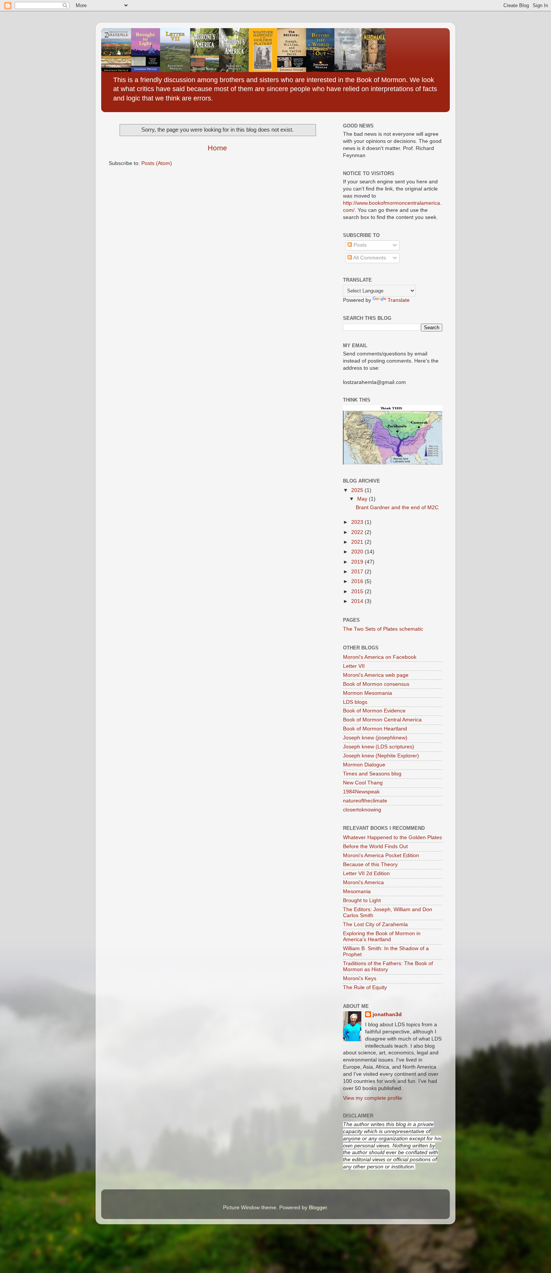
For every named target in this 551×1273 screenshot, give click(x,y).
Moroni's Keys (359, 978)
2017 (358, 571)
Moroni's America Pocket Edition (381, 855)
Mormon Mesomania (367, 693)
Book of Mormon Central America (382, 720)
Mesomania (357, 891)
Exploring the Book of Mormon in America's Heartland (382, 936)
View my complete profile (372, 1098)
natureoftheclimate (365, 801)
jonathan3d (387, 1014)
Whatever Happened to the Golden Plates (392, 837)
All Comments (369, 258)
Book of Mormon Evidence (374, 711)
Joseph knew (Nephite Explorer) (381, 756)
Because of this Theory (370, 864)
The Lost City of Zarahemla (375, 924)
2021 (358, 542)
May (363, 499)
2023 (358, 522)
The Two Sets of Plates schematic (383, 629)
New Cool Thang (363, 783)
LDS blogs (355, 702)
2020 (358, 552)
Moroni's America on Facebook (379, 657)
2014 (358, 601)
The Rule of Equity (365, 987)
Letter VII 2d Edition (366, 873)
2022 (358, 532)
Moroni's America (363, 882)
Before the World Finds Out (375, 846)
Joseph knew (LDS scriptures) (378, 747)
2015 (358, 591)
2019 (358, 562)
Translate (399, 300)
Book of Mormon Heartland (375, 729)
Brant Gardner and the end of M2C (397, 507)
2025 (358, 490)
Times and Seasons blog (372, 774)
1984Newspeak (361, 792)
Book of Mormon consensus (376, 684)
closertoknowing (362, 810)
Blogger (318, 1207)
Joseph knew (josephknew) (375, 738)
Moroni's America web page (376, 675)
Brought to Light (362, 900)
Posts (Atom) (156, 163)
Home (217, 148)
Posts (359, 245)
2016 (358, 581)
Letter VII (354, 666)
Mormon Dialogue (364, 765)
